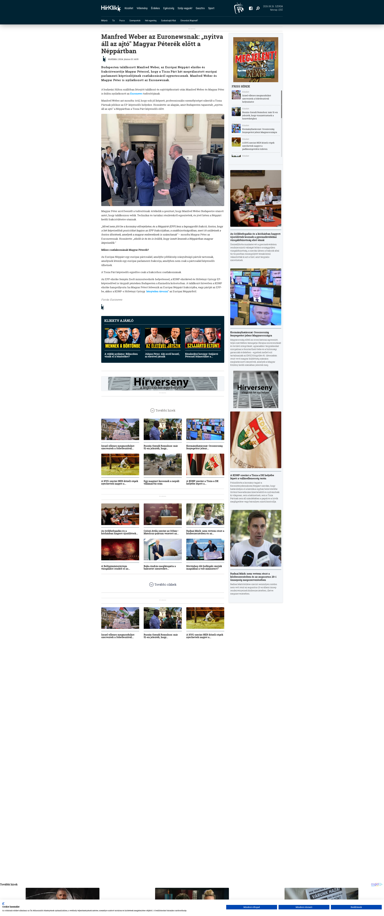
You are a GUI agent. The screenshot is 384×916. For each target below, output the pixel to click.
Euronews (136, 93)
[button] (257, 8)
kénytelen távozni (157, 291)
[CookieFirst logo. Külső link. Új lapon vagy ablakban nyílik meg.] (3, 903)
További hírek (165, 410)
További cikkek (165, 584)
